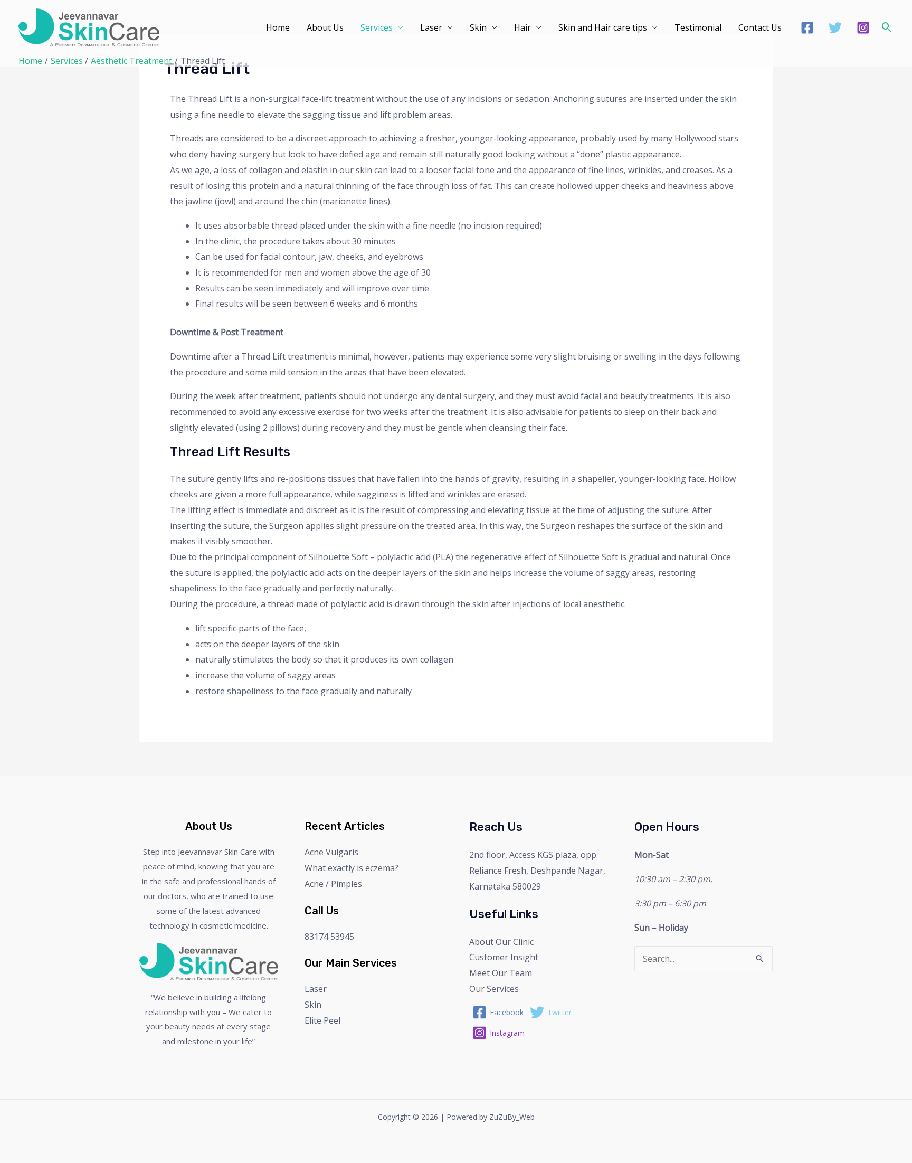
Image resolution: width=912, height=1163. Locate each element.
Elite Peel (322, 1020)
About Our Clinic (501, 942)
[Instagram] (863, 27)
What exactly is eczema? (351, 868)
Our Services (494, 989)
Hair (522, 27)
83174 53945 (329, 936)
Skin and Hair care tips (602, 27)
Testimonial (697, 27)
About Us (325, 27)
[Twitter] (835, 27)
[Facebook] (807, 27)
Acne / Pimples (333, 884)
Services (376, 27)
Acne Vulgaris (331, 852)
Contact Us (760, 27)
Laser (431, 27)
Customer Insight (503, 957)
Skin (478, 27)
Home (278, 27)
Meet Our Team (500, 973)
